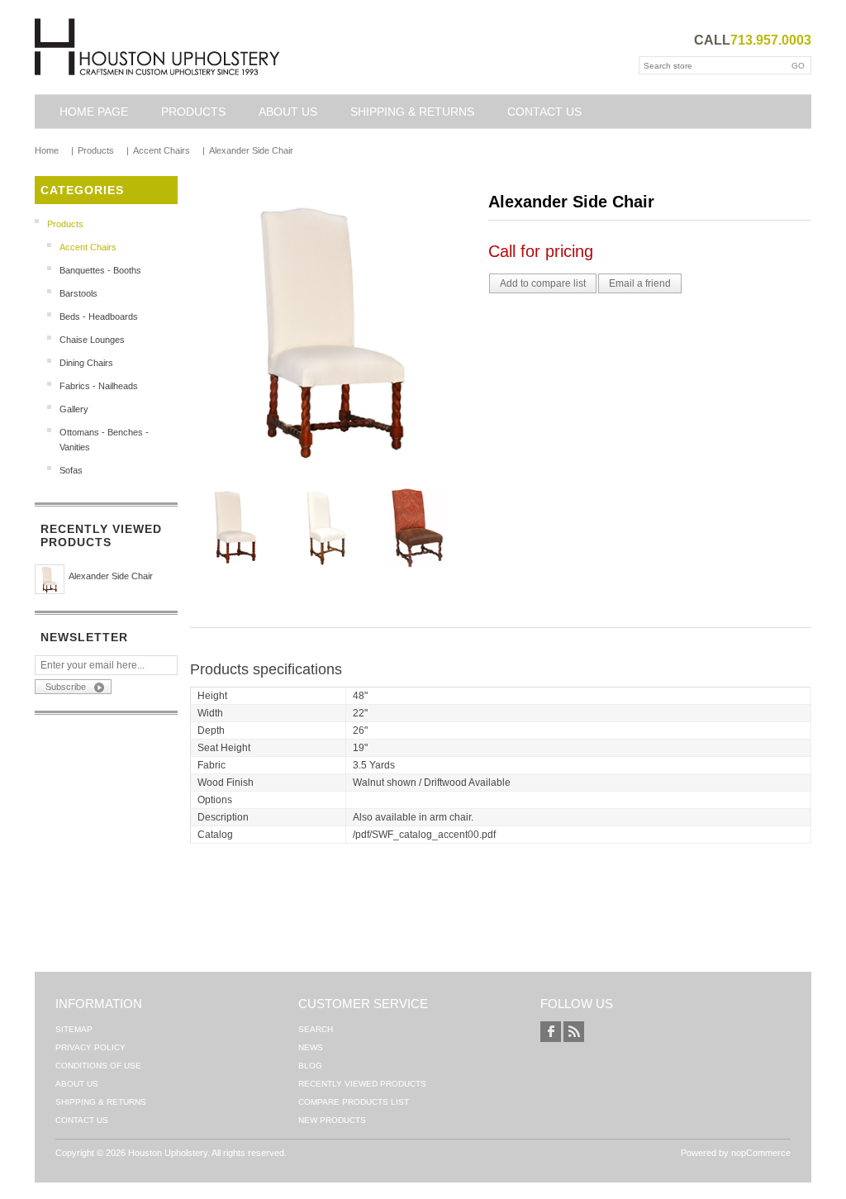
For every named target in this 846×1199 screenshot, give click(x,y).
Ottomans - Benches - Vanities (104, 439)
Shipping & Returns (412, 111)
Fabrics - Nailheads (98, 386)
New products (332, 1120)
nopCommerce (761, 1153)
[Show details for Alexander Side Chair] (49, 579)
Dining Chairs (86, 363)
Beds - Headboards (98, 316)
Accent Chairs (87, 247)
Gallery (73, 409)
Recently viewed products (362, 1083)
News (310, 1047)
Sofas (71, 470)
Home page (93, 111)
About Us (288, 111)
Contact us (544, 111)
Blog (310, 1065)
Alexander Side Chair (111, 576)
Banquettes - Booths (100, 270)
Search (315, 1029)
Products (193, 111)
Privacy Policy (90, 1047)
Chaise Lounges (92, 340)
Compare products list (353, 1101)
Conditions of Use (98, 1065)
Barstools (78, 293)
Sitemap (74, 1029)
